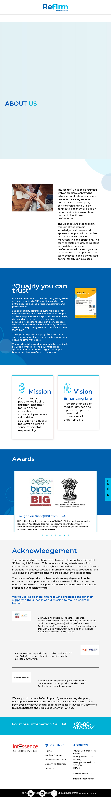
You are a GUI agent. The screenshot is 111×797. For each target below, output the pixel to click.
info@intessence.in (83, 768)
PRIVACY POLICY (87, 783)
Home (48, 740)
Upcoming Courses (55, 753)
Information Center (55, 749)
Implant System (53, 744)
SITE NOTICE (68, 783)
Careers (49, 757)
